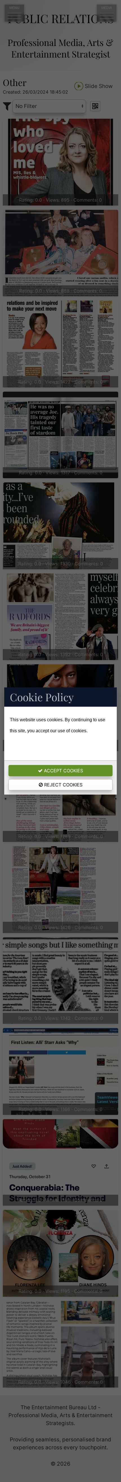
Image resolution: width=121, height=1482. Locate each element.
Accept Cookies (62, 770)
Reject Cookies (62, 785)
